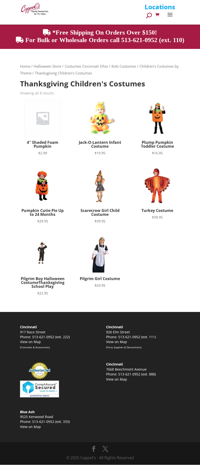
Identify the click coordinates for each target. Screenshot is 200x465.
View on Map (30, 341)
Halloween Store (47, 66)
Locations (160, 6)
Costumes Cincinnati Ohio (86, 66)
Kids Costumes (123, 66)
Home (25, 66)
